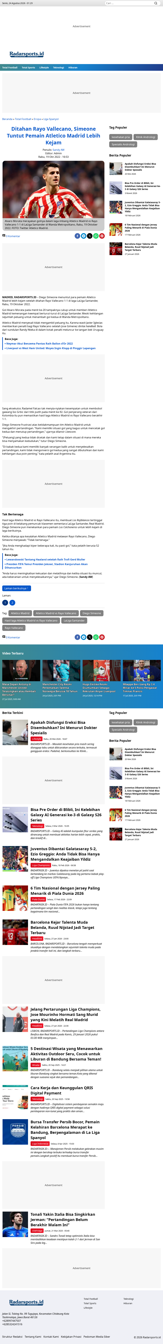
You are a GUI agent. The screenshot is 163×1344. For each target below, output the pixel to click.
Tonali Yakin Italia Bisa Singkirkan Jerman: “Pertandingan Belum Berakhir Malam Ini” (63, 1219)
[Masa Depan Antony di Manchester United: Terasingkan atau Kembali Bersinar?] (21, 670)
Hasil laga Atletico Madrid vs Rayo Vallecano (31, 620)
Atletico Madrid (20, 613)
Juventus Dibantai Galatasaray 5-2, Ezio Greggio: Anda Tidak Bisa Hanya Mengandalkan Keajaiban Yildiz (142, 207)
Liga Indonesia (40, 1143)
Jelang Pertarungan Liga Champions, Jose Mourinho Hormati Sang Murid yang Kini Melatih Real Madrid (66, 1014)
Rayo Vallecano (14, 628)
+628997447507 (11, 1320)
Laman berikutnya (15, 588)
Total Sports (28, 67)
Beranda (7, 119)
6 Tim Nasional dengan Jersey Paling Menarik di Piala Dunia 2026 (141, 227)
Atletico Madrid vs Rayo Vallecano (56, 613)
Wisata (35, 1065)
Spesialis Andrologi (123, 144)
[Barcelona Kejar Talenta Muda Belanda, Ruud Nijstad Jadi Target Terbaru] (116, 248)
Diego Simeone (92, 613)
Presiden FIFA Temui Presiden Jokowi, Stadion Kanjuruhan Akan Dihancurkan (46, 565)
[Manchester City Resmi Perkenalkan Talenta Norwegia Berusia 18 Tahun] (62, 670)
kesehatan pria (121, 137)
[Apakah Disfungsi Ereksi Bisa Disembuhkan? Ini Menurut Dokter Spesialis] (116, 168)
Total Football (9, 67)
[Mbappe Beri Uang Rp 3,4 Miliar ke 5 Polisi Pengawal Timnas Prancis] (142, 670)
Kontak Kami (51, 1336)
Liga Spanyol (51, 119)
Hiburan (72, 67)
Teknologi (58, 67)
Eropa (37, 119)
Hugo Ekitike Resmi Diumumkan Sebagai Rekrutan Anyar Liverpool (99, 688)
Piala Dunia (38, 899)
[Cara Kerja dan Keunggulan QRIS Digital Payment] (15, 1098)
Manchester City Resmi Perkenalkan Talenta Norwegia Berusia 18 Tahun (60, 688)
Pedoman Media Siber (97, 1336)
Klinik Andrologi (145, 137)
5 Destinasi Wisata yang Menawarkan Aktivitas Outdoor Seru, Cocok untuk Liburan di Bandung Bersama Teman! (67, 1054)
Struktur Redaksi (12, 1336)
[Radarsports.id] (27, 55)
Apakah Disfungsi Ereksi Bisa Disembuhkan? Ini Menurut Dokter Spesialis (140, 166)
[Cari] (156, 3)
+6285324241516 (12, 1324)
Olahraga (37, 1230)
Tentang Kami (33, 1336)
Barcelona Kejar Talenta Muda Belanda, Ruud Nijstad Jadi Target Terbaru (141, 246)
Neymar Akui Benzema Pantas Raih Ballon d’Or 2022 (39, 343)
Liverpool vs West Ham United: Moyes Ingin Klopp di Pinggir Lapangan (51, 348)
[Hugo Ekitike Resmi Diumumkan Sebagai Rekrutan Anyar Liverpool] (102, 670)
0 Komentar (12, 236)
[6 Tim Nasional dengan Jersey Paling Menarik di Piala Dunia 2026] (116, 229)
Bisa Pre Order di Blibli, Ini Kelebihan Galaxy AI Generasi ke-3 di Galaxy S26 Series (142, 186)
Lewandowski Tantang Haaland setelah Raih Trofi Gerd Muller (45, 559)
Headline (37, 938)
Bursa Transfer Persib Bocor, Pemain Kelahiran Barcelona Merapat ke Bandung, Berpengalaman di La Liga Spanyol (65, 1129)
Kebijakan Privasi (71, 1336)
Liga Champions (41, 865)
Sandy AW (58, 150)
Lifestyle (44, 67)
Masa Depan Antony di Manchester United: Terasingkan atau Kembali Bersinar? (19, 690)
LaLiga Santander (74, 620)
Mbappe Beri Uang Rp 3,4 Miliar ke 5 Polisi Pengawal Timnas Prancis (140, 688)
